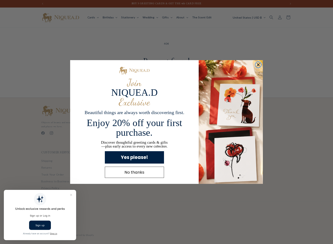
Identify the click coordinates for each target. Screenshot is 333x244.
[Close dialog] (258, 65)
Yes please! (134, 157)
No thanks (134, 172)
